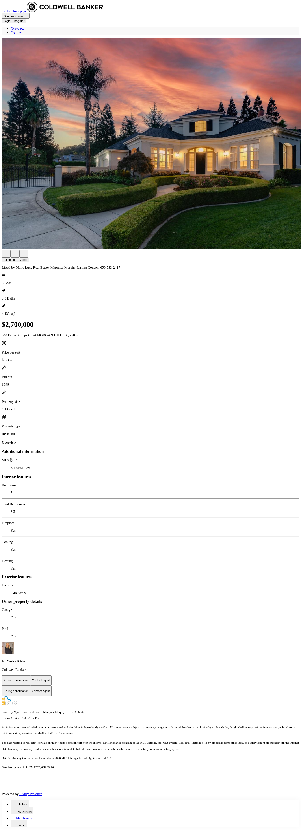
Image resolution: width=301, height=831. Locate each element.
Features (16, 33)
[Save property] (15, 254)
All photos (10, 259)
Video (23, 259)
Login (7, 21)
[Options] (6, 254)
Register (19, 21)
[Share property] (23, 254)
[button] (150, 144)
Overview (17, 29)
